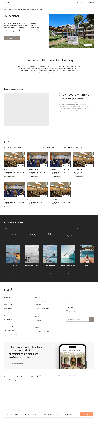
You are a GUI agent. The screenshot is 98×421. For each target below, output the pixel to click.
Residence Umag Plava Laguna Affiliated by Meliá (31, 9)
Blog (5, 315)
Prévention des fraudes (10, 334)
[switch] (68, 147)
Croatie (14, 9)
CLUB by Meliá (8, 312)
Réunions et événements (42, 331)
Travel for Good (8, 326)
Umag (18, 9)
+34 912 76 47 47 (70, 301)
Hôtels (9, 9)
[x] (74, 311)
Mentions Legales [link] (6, 376)
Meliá (5, 9)
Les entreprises (39, 324)
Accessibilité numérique (84, 376)
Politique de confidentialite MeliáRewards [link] (38, 376)
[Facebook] (67, 311)
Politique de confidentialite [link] (19, 376)
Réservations (38, 297)
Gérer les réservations (41, 301)
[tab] (7, 409)
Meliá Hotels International (11, 301)
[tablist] (49, 409)
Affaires (37, 316)
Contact (68, 297)
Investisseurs (7, 323)
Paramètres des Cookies (73, 376)
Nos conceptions (8, 319)
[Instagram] (70, 311)
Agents (37, 327)
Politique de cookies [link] (57, 376)
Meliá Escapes (8, 308)
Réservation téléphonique (42, 308)
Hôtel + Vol (38, 304)
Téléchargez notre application (19, 363)
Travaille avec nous (9, 330)
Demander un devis (12, 38)
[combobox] (82, 2)
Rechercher (86, 414)
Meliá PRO (38, 320)
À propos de (7, 297)
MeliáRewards (8, 304)
